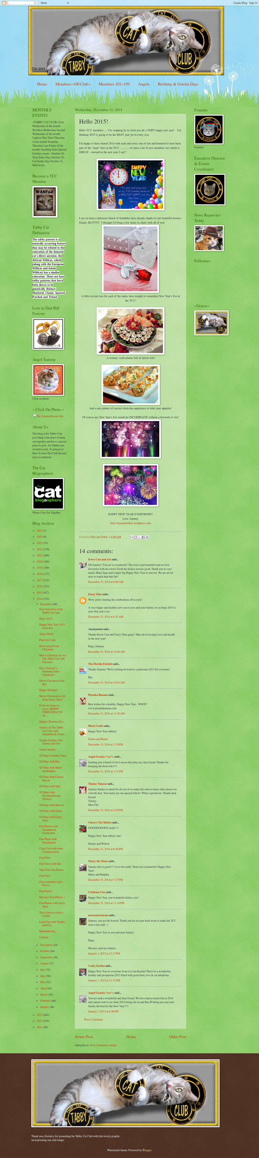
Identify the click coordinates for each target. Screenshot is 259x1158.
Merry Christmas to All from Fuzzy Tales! (52, 697)
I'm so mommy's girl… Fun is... (52, 883)
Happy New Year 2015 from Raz (52, 626)
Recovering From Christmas (49, 647)
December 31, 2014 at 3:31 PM (105, 771)
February (45, 1000)
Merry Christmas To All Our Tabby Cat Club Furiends (52, 658)
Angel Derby (46, 634)
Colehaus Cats (96, 892)
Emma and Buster (98, 739)
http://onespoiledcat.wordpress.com (130, 523)
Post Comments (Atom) (103, 1045)
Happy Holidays (48, 690)
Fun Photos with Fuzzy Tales (52, 904)
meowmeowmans (98, 915)
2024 (40, 536)
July (43, 969)
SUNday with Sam (49, 786)
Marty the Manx (98, 861)
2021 (40, 555)
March (44, 994)
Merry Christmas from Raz (52, 682)
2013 (40, 1015)
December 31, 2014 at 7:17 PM (105, 880)
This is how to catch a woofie (51, 914)
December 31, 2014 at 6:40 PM (105, 849)
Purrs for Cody (47, 640)
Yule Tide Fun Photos (51, 870)
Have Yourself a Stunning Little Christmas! (49, 671)
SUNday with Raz (49, 761)
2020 (40, 561)
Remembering (47, 931)
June (43, 976)
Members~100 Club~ (72, 84)
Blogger (146, 1150)
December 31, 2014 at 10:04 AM (106, 652)
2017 (40, 580)
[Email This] (132, 537)
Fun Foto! (45, 876)
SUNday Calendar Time (52, 755)
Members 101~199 (114, 84)
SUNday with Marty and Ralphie (50, 769)
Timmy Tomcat (97, 784)
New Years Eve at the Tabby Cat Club (51, 610)
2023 (40, 543)
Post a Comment (93, 1019)
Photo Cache (95, 726)
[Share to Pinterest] (147, 537)
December (46, 604)
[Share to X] (139, 537)
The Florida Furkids (100, 664)
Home (42, 84)
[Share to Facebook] (143, 537)
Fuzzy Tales (95, 594)
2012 (40, 1021)
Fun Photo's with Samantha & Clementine (48, 829)
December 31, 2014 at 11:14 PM (106, 903)
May (43, 982)
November (46, 945)
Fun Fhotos (45, 891)
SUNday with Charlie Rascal (51, 778)
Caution (43, 937)
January (45, 1007)
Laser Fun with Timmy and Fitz (52, 923)
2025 (40, 530)
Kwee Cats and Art (99, 559)
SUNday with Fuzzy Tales (50, 818)
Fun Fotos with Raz (50, 864)
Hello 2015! (46, 619)
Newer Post (84, 1036)
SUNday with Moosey (51, 805)
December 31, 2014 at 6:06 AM (105, 582)
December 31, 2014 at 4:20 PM (105, 810)
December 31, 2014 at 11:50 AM (106, 713)
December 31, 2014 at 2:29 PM (105, 744)
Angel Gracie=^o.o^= (101, 757)
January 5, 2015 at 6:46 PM (103, 1011)
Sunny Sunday (47, 749)
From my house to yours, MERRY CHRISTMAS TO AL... (51, 710)
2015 (40, 592)
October (45, 951)
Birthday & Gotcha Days (178, 84)
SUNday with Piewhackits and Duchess (50, 795)
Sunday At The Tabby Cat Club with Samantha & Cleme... (52, 730)
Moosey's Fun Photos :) (52, 897)
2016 (40, 586)
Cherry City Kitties (99, 822)
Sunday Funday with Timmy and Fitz (51, 741)
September (46, 957)
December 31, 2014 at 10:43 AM (106, 682)
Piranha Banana (98, 695)
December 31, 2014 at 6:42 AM (105, 616)
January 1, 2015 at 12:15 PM (104, 953)
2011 (40, 1027)
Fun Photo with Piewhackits (48, 840)
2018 (40, 574)
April (43, 988)
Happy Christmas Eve (51, 721)
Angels (144, 84)
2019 (40, 567)
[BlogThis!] (136, 537)
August (44, 963)
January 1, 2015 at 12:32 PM (104, 980)
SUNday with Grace (50, 811)
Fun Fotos (45, 857)
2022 (40, 549)
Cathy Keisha (96, 966)
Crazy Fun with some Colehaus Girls (51, 850)
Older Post (177, 1036)
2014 (40, 599)
